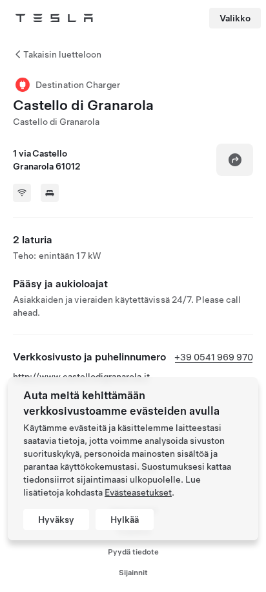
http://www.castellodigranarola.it (81, 376)
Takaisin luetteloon (62, 54)
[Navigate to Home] (54, 18)
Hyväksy (56, 519)
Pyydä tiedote (133, 551)
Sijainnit (133, 572)
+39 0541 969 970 (213, 357)
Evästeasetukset (138, 492)
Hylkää (124, 519)
